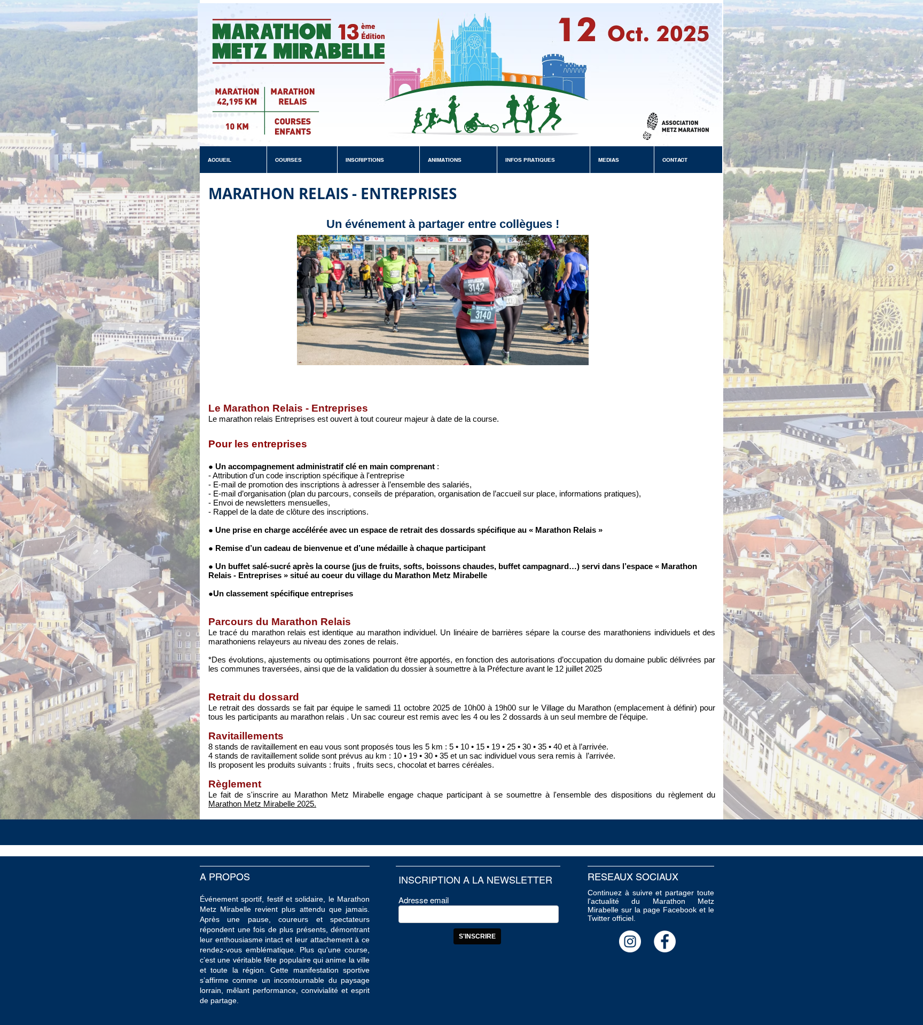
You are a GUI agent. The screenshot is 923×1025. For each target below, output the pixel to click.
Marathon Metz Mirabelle (251, 803)
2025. (305, 803)
